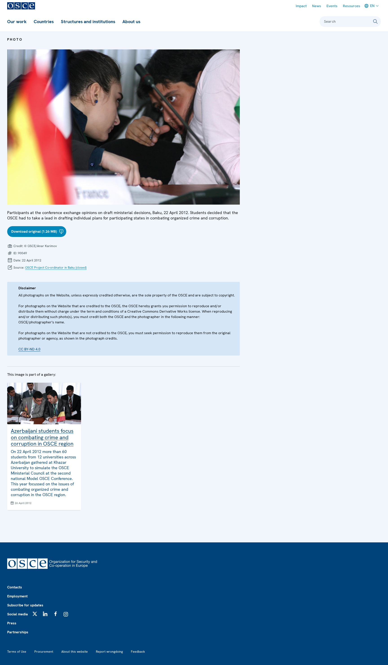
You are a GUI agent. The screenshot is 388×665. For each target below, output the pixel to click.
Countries (44, 21)
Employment (17, 596)
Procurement (43, 652)
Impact (301, 6)
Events (331, 6)
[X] (34, 613)
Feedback (138, 652)
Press (11, 623)
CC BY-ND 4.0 (29, 349)
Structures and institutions (88, 21)
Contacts (14, 587)
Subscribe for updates (25, 605)
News (316, 6)
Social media (17, 614)
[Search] (375, 21)
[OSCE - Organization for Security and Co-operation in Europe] (21, 5)
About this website (74, 652)
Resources (351, 6)
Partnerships (17, 632)
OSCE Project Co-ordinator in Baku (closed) (55, 267)
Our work (16, 21)
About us (131, 21)
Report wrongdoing (109, 652)
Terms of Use (16, 652)
